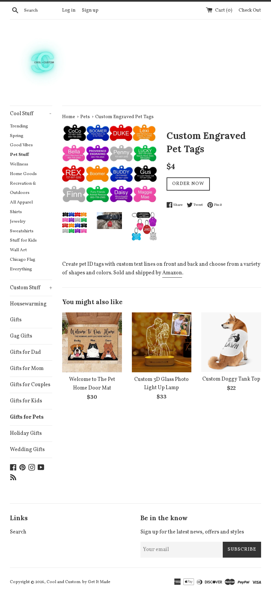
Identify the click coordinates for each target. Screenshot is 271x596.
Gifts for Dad (25, 352)
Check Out (250, 10)
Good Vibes (21, 145)
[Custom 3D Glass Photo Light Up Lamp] (162, 342)
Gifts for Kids (26, 401)
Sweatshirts (21, 231)
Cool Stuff (31, 113)
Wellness (19, 164)
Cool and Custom (63, 582)
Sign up (90, 10)
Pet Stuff (19, 155)
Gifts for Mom (27, 368)
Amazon (172, 273)
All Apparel (21, 202)
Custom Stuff (31, 288)
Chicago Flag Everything (22, 264)
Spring (16, 136)
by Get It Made (96, 582)
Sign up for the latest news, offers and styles (192, 532)
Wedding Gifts (27, 449)
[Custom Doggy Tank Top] (231, 342)
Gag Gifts (21, 336)
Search (18, 532)
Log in (69, 10)
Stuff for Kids (23, 240)
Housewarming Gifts (28, 312)
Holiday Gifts (26, 433)
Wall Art (18, 250)
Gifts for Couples (30, 385)
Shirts (16, 212)
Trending (19, 126)
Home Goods (23, 174)
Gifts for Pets (27, 417)
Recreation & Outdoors (23, 188)
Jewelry (17, 221)
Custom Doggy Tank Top (231, 379)
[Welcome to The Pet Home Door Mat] (92, 342)
